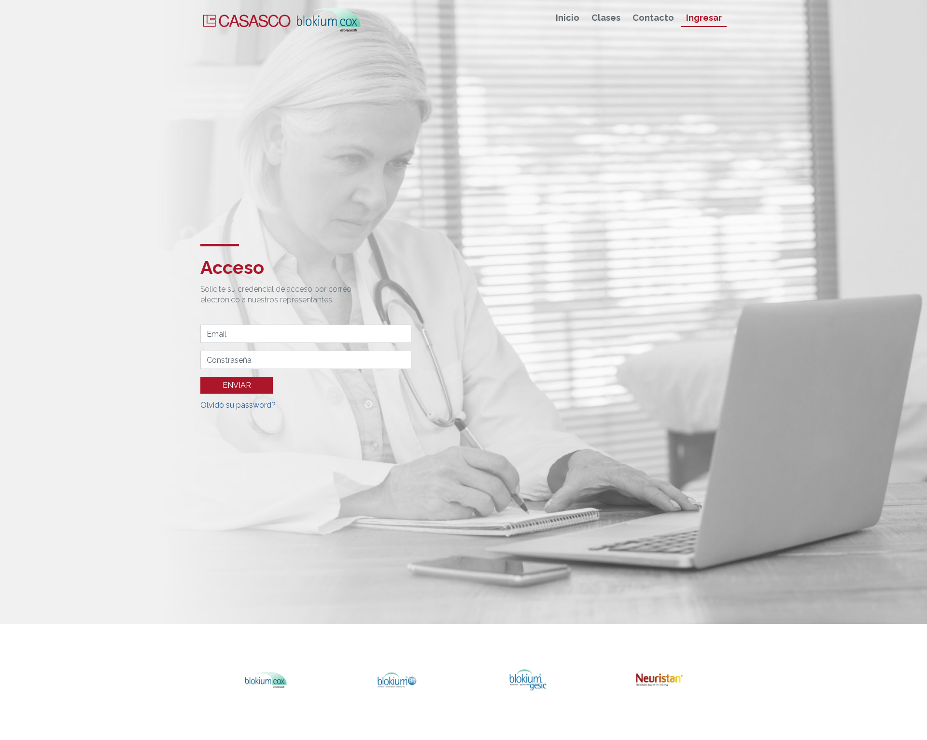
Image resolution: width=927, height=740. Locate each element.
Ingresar (704, 18)
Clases (605, 18)
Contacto (653, 18)
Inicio (567, 18)
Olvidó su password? (238, 405)
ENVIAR (237, 385)
